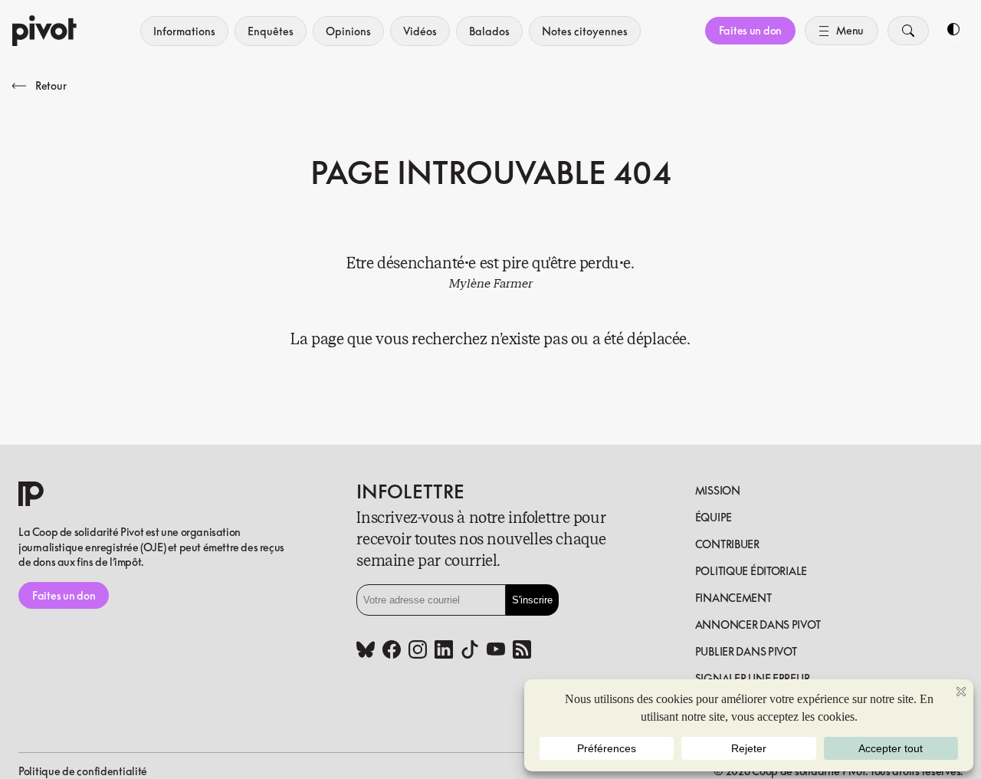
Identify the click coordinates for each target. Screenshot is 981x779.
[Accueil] (44, 30)
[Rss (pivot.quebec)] (522, 651)
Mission (717, 490)
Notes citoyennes (585, 31)
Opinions (348, 31)
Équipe (713, 517)
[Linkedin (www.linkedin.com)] (444, 651)
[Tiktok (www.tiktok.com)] (470, 651)
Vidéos (420, 31)
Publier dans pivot (746, 651)
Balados (489, 31)
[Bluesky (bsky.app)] (365, 651)
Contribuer (727, 544)
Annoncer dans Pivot (758, 624)
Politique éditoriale (751, 570)
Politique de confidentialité (82, 770)
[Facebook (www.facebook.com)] (391, 651)
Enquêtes (271, 31)
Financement (733, 597)
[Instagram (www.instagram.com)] (417, 651)
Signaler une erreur (752, 678)
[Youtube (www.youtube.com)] (496, 651)
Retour (50, 85)
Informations (184, 31)
